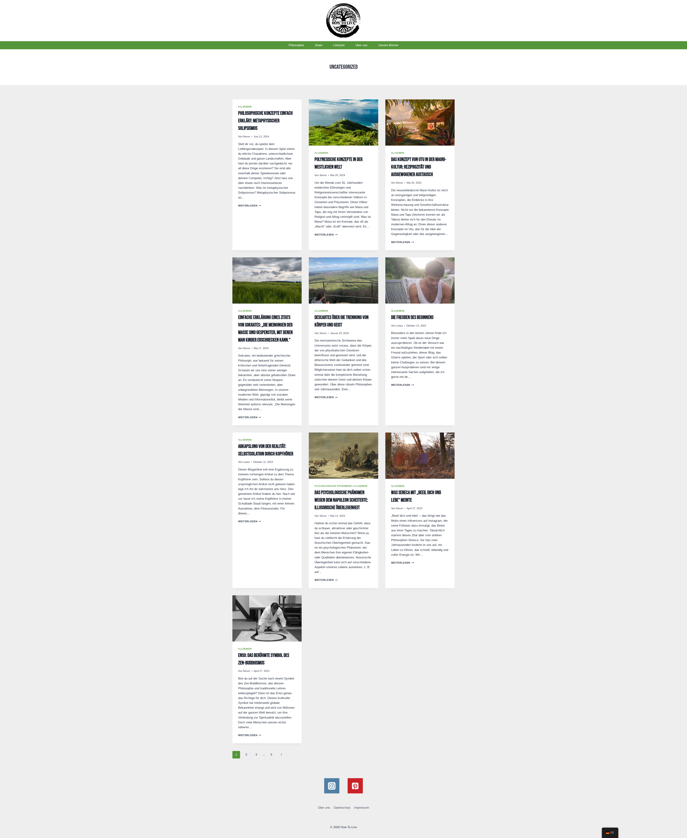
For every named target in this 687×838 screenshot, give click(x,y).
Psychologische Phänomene (333, 486)
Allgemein (245, 106)
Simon (246, 136)
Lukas (399, 325)
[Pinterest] (355, 785)
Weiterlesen (249, 205)
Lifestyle (339, 45)
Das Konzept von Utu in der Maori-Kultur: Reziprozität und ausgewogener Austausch (418, 167)
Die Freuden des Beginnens (412, 317)
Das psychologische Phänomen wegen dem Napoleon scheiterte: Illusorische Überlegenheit (341, 500)
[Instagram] (331, 785)
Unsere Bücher (388, 45)
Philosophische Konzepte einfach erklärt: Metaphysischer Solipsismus (265, 120)
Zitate (318, 45)
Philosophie (296, 45)
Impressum (361, 807)
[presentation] (343, 122)
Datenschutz (342, 807)
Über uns (361, 45)
